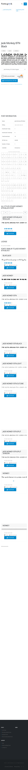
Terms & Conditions (9, 766)
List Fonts (4, 730)
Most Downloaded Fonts (7, 736)
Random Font (5, 734)
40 (5, 212)
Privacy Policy (17, 766)
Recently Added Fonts (6, 732)
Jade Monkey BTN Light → (20, 10)
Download (11, 233)
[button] (13, 481)
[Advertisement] (14, 27)
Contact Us (4, 747)
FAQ (3, 743)
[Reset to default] (25, 212)
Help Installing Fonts (6, 745)
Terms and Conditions (18, 84)
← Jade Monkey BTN (6, 9)
